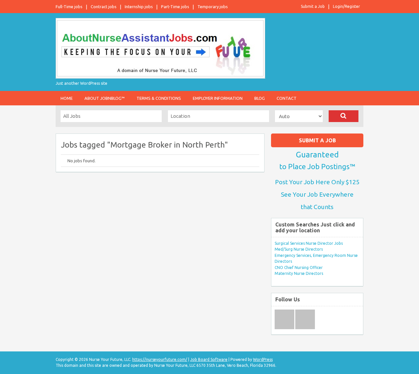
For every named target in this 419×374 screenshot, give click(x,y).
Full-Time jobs (69, 6)
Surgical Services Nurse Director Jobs (309, 243)
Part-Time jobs (175, 6)
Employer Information (218, 98)
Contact (287, 98)
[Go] (343, 116)
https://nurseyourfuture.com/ (159, 359)
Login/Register (346, 6)
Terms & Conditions (159, 98)
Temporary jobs (212, 6)
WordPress (263, 359)
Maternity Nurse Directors (299, 273)
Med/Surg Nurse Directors (299, 249)
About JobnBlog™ (104, 98)
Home (67, 98)
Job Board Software (209, 359)
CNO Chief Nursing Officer (299, 267)
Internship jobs (139, 6)
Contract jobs (104, 6)
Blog (259, 98)
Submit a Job (313, 6)
